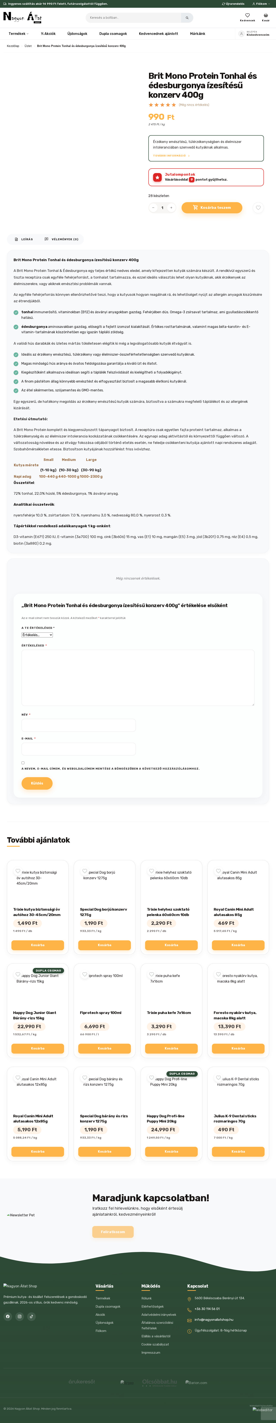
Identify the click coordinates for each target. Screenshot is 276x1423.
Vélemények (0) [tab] (61, 239)
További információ (170, 155)
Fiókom (261, 3)
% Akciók (48, 34)
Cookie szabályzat (155, 1344)
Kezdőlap (13, 46)
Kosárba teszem (216, 207)
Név (26, 714)
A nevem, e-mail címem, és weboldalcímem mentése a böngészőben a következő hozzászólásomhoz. (111, 768)
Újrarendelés (235, 3)
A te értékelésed (38, 627)
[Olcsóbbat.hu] (159, 1383)
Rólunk (146, 1298)
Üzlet (28, 46)
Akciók (100, 1315)
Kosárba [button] (37, 945)
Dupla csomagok (113, 34)
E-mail (29, 738)
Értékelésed (34, 645)
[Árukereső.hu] (82, 1383)
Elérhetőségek (152, 1306)
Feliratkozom (113, 1232)
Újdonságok (77, 34)
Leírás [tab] (23, 239)
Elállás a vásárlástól (155, 1336)
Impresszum (150, 1353)
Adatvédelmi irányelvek (158, 1315)
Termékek (17, 34)
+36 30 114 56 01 (207, 1309)
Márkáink (197, 34)
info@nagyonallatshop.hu (214, 1320)
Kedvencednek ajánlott (158, 34)
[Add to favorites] (258, 207)
